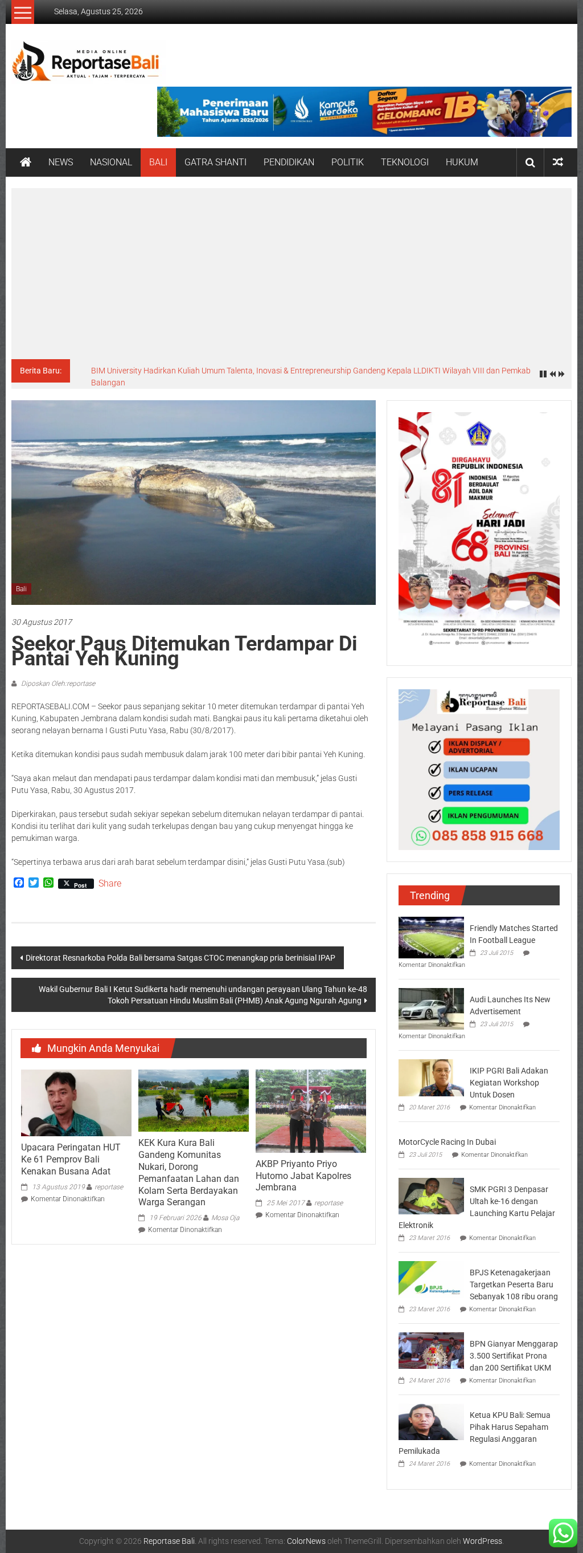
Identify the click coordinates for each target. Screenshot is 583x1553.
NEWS (60, 162)
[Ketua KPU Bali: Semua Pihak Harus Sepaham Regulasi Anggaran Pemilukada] (431, 1421)
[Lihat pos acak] (558, 162)
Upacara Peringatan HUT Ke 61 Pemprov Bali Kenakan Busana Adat (71, 1159)
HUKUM (462, 162)
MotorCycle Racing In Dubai (447, 1142)
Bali (21, 589)
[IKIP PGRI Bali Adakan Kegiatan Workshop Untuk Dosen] (431, 1077)
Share (109, 884)
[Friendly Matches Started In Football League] (431, 936)
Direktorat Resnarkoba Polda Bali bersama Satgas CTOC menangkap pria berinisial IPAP (180, 957)
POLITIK (347, 162)
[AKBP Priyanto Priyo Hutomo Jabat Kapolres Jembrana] (311, 1110)
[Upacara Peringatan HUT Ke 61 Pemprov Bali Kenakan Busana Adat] (76, 1102)
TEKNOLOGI (405, 162)
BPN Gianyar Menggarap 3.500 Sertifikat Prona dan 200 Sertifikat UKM (514, 1355)
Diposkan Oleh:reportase (57, 684)
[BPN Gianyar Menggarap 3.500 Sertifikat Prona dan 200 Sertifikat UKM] (431, 1350)
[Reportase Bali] (25, 162)
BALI (158, 162)
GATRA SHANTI (215, 162)
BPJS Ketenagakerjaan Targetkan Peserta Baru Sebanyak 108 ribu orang (514, 1284)
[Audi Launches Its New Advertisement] (431, 1008)
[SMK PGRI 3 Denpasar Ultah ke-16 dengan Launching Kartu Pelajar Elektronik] (431, 1195)
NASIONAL (111, 162)
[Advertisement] (291, 273)
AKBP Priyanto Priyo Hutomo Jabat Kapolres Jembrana (303, 1175)
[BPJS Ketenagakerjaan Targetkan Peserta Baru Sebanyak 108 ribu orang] (431, 1278)
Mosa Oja (225, 1218)
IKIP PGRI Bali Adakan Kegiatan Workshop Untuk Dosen (509, 1082)
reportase (109, 1187)
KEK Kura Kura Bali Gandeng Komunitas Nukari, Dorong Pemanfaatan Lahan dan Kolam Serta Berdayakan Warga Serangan (188, 1172)
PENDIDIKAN (289, 162)
